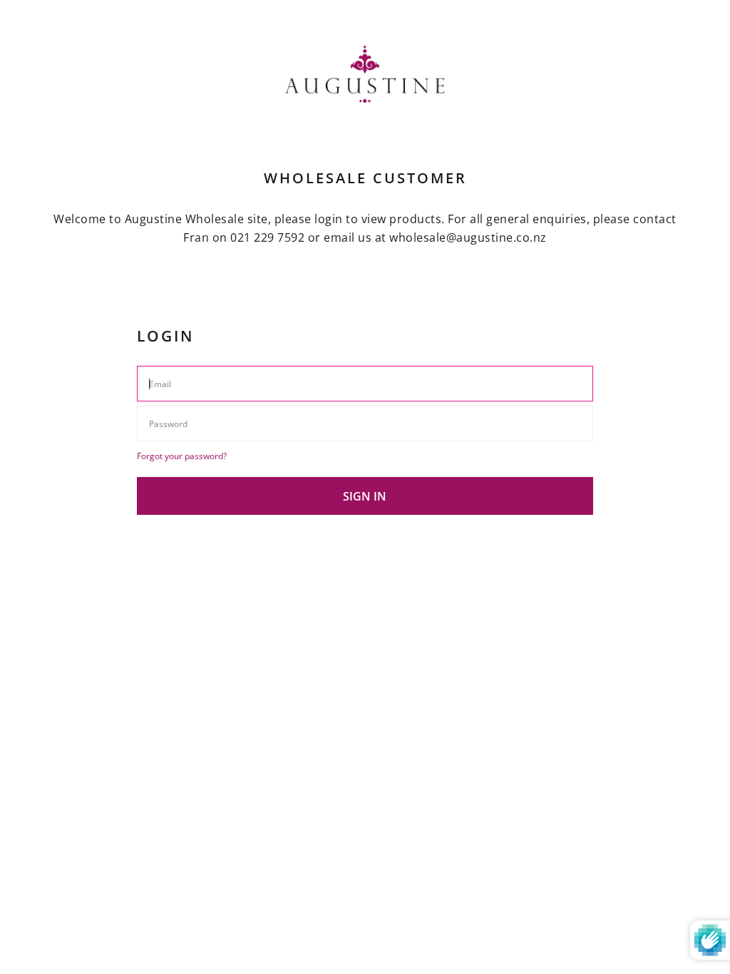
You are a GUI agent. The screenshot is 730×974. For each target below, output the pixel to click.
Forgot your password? (182, 456)
